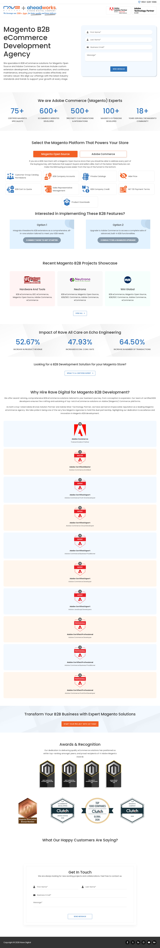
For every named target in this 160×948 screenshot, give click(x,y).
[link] (80, 724)
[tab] (55, 154)
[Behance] (154, 942)
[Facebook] (127, 942)
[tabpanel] (80, 203)
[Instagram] (143, 942)
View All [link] (79, 313)
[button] (118, 69)
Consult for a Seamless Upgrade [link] (118, 240)
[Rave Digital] (12, 7)
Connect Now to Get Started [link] (42, 240)
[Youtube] (149, 942)
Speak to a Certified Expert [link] (79, 373)
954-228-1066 (148, 1)
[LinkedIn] (138, 942)
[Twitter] (133, 942)
